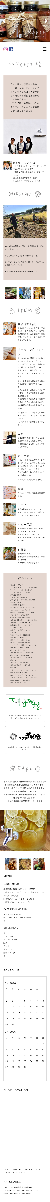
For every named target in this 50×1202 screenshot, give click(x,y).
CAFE (7, 1172)
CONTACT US (19, 1172)
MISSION (29, 1169)
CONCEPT (16, 1169)
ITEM (38, 1169)
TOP (7, 1169)
